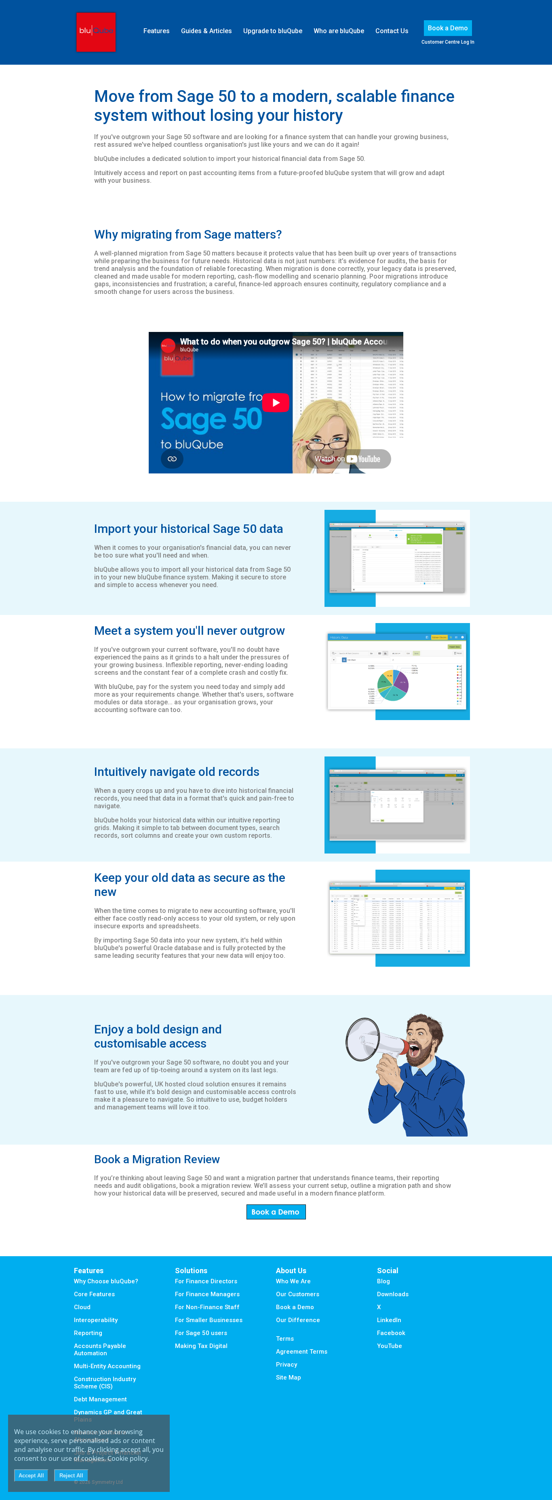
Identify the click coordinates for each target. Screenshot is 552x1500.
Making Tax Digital (201, 1346)
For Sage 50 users (201, 1333)
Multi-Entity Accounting (107, 1366)
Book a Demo (448, 28)
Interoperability (96, 1320)
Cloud (82, 1307)
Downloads (393, 1294)
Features (156, 31)
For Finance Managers (207, 1294)
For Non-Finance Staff (207, 1307)
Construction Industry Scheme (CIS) (105, 1382)
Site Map (288, 1377)
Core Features (94, 1294)
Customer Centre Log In (447, 42)
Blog (383, 1281)
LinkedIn (389, 1320)
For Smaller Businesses (208, 1320)
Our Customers (297, 1294)
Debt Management (100, 1399)
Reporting (88, 1333)
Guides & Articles (206, 31)
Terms (285, 1338)
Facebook (391, 1333)
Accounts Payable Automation (100, 1349)
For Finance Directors (206, 1281)
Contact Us (392, 31)
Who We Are (293, 1281)
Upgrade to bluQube (272, 31)
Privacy (286, 1364)
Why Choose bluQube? (106, 1281)
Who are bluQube (339, 31)
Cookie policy (127, 1458)
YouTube (389, 1346)
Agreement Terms (301, 1351)
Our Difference (298, 1320)
